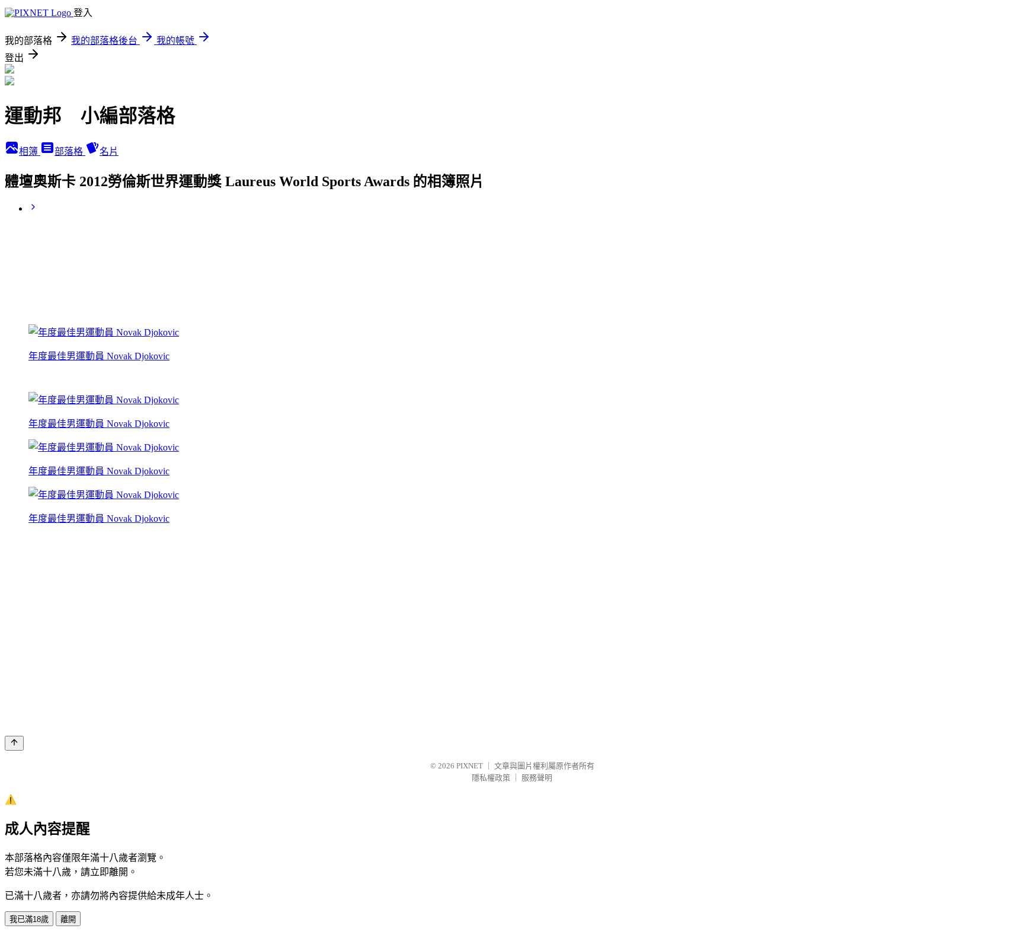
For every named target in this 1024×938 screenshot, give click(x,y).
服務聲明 (536, 777)
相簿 (29, 151)
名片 (109, 151)
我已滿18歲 (29, 919)
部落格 (70, 151)
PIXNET (469, 765)
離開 (68, 919)
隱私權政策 (491, 777)
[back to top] (14, 743)
